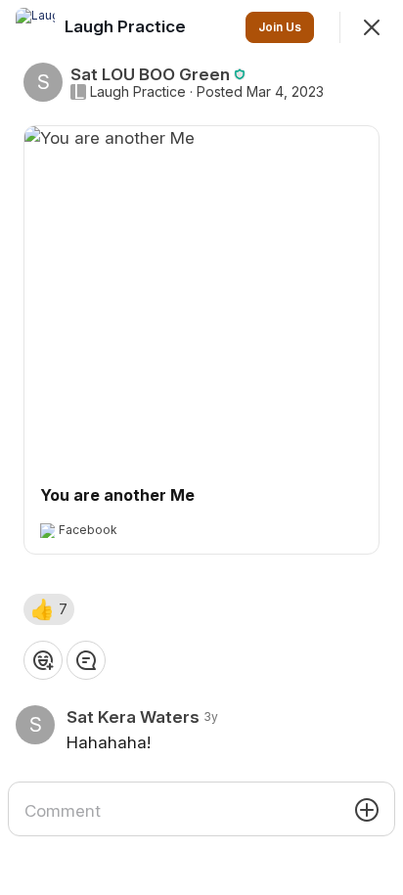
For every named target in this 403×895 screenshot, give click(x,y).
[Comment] (86, 660)
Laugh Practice (138, 92)
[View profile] (35, 27)
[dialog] (201, 447)
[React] (43, 660)
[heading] (127, 26)
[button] (48, 609)
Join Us (279, 27)
